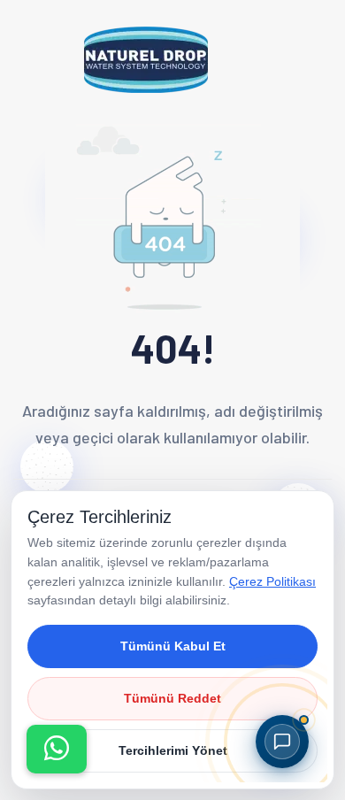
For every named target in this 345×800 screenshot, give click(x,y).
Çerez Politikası (272, 581)
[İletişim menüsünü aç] (57, 749)
